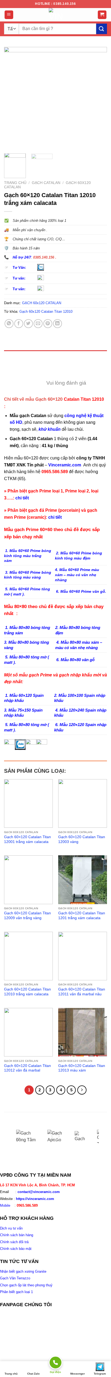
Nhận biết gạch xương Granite (23, 1271)
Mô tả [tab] (11, 356)
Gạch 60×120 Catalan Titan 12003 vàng (81, 839)
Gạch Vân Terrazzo (15, 1278)
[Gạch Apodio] (57, 1136)
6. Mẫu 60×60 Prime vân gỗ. (80, 591)
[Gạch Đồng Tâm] (27, 1136)
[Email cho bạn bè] (38, 323)
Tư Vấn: (19, 268)
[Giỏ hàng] (102, 14)
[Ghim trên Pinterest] (47, 323)
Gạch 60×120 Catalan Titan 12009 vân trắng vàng (27, 915)
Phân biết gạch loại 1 (16, 1292)
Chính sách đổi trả (14, 1242)
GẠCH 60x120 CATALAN (41, 303)
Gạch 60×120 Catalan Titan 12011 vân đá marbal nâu (81, 991)
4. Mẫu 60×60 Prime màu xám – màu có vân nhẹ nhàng (77, 575)
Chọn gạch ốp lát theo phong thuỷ (26, 1285)
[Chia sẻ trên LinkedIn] (57, 323)
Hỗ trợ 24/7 (22, 257)
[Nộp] (101, 29)
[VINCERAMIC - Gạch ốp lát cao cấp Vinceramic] (55, 14)
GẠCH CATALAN (46, 183)
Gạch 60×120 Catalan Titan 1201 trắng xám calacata (81, 915)
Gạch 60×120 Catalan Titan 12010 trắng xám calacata (27, 991)
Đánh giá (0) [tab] (18, 368)
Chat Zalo (33, 1373)
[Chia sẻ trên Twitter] (28, 323)
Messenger (77, 1373)
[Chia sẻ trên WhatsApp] (9, 323)
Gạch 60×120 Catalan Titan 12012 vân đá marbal (27, 1068)
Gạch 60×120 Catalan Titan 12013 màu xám (81, 1068)
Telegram (100, 1373)
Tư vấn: (19, 278)
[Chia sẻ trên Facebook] (18, 323)
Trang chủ (15, 183)
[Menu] (9, 14)
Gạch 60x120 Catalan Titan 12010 (45, 312)
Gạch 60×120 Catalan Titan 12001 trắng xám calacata (27, 839)
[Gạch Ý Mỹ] (82, 1136)
